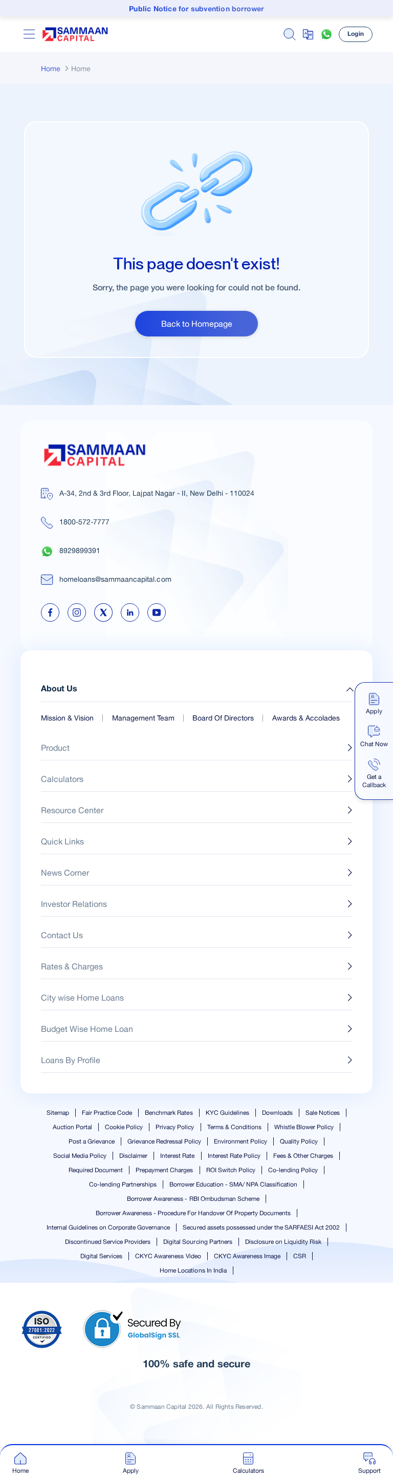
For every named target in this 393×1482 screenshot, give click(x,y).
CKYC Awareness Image (247, 1256)
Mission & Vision (67, 718)
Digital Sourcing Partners (197, 1241)
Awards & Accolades (306, 718)
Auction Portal (72, 1127)
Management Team (143, 718)
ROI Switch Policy (230, 1170)
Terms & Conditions (234, 1127)
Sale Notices (322, 1112)
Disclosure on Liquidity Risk (283, 1241)
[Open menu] (29, 34)
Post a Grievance (92, 1141)
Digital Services (101, 1256)
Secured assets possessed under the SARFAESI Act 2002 (261, 1227)
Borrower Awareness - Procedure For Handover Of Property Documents (193, 1213)
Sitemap (58, 1112)
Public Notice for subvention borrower (196, 9)
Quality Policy (299, 1141)
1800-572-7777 (84, 522)
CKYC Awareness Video (168, 1256)
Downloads (277, 1112)
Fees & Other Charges (303, 1155)
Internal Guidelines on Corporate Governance (108, 1227)
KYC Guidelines (227, 1112)
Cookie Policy (124, 1127)
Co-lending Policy (293, 1170)
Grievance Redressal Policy (164, 1141)
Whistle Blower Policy (304, 1127)
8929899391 (79, 550)
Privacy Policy (175, 1127)
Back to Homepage (196, 323)
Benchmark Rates (168, 1112)
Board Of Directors (223, 718)
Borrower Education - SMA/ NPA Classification (233, 1184)
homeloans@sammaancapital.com (115, 579)
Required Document (96, 1170)
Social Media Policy (79, 1155)
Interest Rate (177, 1155)
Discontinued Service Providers (107, 1241)
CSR (299, 1256)
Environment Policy (240, 1141)
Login (355, 34)
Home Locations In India (193, 1270)
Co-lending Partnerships (123, 1184)
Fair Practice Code (107, 1112)
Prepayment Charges (164, 1170)
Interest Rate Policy (234, 1155)
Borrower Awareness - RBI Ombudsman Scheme (193, 1198)
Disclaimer (133, 1155)
